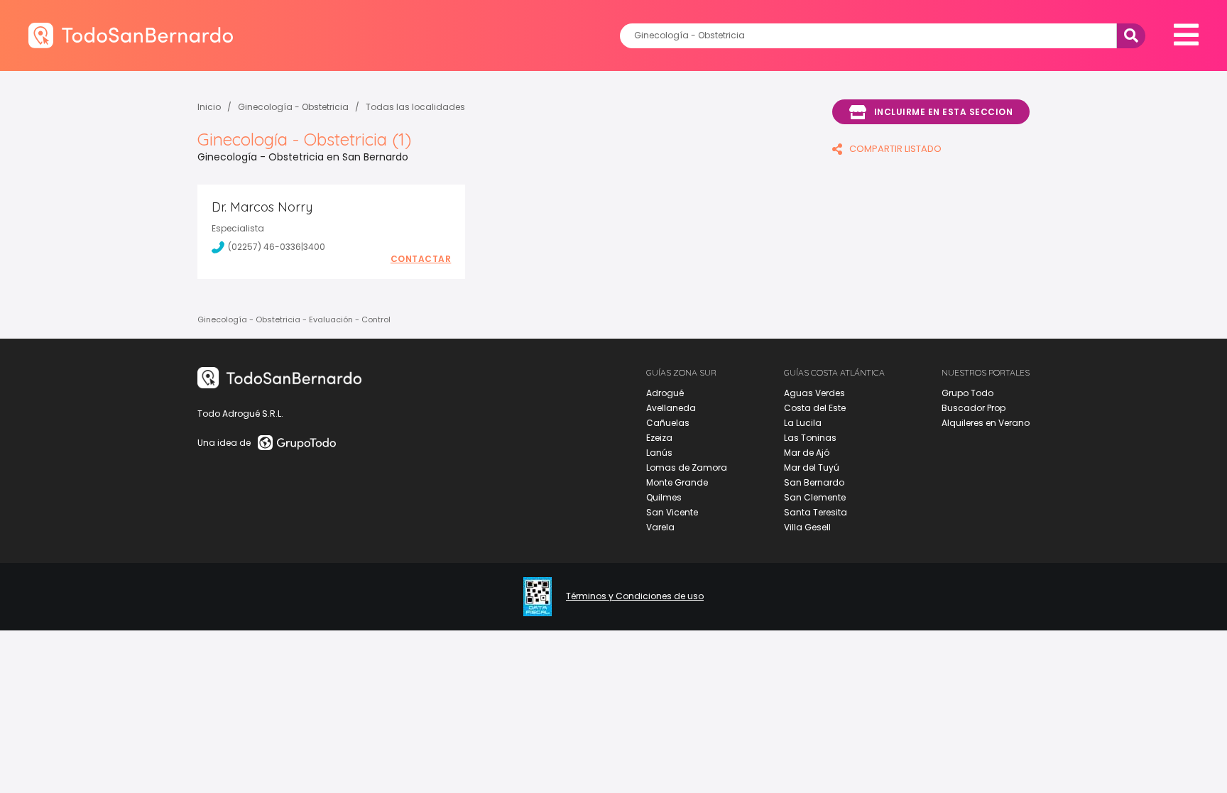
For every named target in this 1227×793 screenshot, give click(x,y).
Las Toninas (810, 438)
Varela (660, 527)
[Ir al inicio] (130, 35)
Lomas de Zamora (686, 467)
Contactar (421, 259)
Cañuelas (667, 423)
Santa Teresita (815, 512)
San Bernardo (814, 482)
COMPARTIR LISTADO (895, 148)
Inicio (209, 107)
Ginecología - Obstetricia (293, 107)
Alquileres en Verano (986, 423)
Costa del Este (815, 408)
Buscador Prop (973, 408)
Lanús (659, 453)
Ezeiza (659, 438)
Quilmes (664, 497)
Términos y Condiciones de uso (635, 596)
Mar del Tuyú (811, 467)
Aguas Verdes (814, 393)
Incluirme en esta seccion (943, 112)
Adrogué (665, 393)
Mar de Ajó (806, 453)
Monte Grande (677, 482)
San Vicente (672, 512)
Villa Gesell (807, 527)
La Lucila (803, 423)
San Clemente (815, 497)
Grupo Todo (967, 393)
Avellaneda (671, 408)
